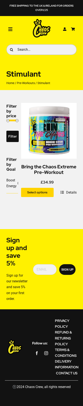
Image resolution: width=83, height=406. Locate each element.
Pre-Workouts (26, 83)
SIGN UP (67, 269)
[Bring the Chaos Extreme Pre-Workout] (49, 106)
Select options (37, 192)
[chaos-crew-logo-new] (41, 20)
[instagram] (46, 353)
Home (10, 83)
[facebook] (36, 353)
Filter (12, 136)
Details (71, 192)
